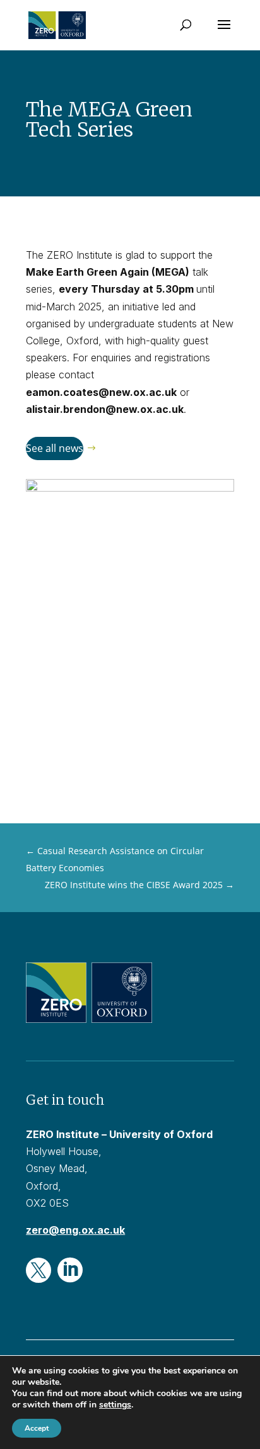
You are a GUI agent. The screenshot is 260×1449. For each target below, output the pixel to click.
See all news (54, 448)
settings (115, 1405)
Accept (37, 1428)
